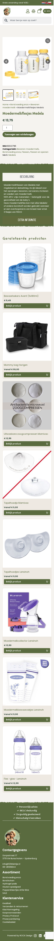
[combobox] (27, 20)
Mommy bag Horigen (16, 364)
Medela (12, 155)
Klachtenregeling (11, 909)
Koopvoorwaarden (12, 913)
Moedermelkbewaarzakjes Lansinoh (24, 709)
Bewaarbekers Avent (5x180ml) (21, 296)
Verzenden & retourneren (15, 906)
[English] (46, 2)
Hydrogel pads (10, 884)
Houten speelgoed (12, 887)
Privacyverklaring (11, 919)
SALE (5, 893)
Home (5, 104)
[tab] (27, 177)
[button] (47, 11)
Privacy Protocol (11, 916)
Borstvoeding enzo (19, 104)
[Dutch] (43, 2)
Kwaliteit (7, 903)
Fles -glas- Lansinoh (15, 778)
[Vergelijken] (33, 12)
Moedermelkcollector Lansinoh (21, 640)
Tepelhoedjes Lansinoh (16, 571)
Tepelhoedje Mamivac (16, 502)
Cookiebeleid (9, 922)
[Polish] (49, 2)
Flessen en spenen (39, 152)
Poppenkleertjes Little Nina (16, 890)
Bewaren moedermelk (28, 149)
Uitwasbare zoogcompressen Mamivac (26, 433)
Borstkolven (8, 880)
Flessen (25, 152)
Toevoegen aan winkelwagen (19, 134)
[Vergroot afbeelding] (47, 40)
